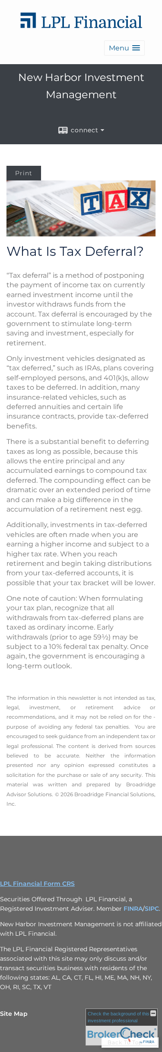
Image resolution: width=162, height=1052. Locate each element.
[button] (124, 48)
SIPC (152, 908)
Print (23, 173)
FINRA (133, 908)
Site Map (14, 1014)
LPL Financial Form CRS (37, 884)
